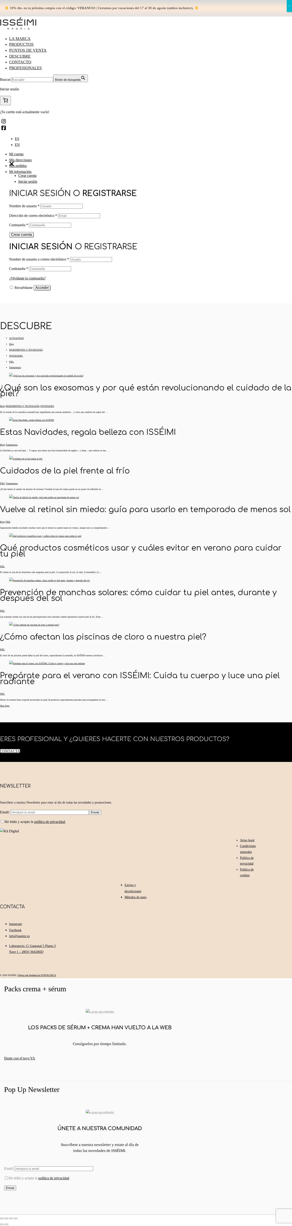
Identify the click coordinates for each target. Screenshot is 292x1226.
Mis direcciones (20, 160)
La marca (20, 38)
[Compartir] (6, 1218)
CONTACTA (10, 751)
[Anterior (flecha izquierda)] (2, 1224)
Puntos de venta (28, 50)
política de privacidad (49, 822)
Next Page (4, 705)
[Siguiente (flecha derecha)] (6, 1224)
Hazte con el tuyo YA (19, 1058)
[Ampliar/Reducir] (15, 1218)
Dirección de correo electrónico (33, 216)
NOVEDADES (16, 356)
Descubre (20, 56)
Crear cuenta (27, 175)
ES (17, 139)
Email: (5, 812)
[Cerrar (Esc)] (2, 1218)
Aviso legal (247, 840)
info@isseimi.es (19, 936)
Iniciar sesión (27, 181)
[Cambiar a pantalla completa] (11, 1218)
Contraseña (18, 225)
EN (17, 145)
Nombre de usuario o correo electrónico (39, 259)
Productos (21, 44)
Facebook (15, 930)
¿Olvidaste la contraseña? (27, 278)
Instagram (15, 924)
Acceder (42, 288)
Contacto (20, 62)
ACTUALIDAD (16, 338)
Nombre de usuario (24, 206)
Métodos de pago (135, 897)
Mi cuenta (16, 154)
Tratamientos (15, 367)
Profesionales (25, 68)
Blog (11, 344)
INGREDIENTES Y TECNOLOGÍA (26, 350)
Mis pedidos (18, 166)
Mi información (20, 172)
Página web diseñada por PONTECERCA (37, 975)
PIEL (11, 361)
